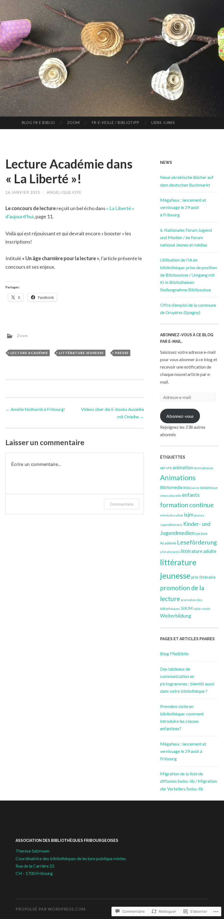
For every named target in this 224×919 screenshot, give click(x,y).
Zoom (73, 122)
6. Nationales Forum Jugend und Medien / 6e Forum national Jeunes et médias (186, 237)
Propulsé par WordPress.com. (51, 909)
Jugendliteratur (171, 524)
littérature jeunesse (81, 353)
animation (183, 467)
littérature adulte (198, 551)
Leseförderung (197, 542)
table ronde (201, 608)
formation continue (187, 505)
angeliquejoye (64, 192)
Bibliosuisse (191, 487)
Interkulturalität (171, 515)
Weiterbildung (175, 616)
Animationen (203, 468)
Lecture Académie (29, 353)
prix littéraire (203, 577)
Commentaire (122, 504)
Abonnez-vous (180, 416)
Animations (178, 477)
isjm (188, 514)
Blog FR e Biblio (38, 122)
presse (122, 353)
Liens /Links (163, 122)
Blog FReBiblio (174, 653)
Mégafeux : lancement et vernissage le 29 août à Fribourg (183, 207)
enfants (190, 495)
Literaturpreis (170, 551)
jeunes (199, 515)
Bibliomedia (171, 487)
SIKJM (187, 608)
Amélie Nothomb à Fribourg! (35, 409)
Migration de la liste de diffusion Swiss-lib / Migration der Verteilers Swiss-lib (188, 781)
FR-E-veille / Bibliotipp (115, 122)
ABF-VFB (166, 468)
